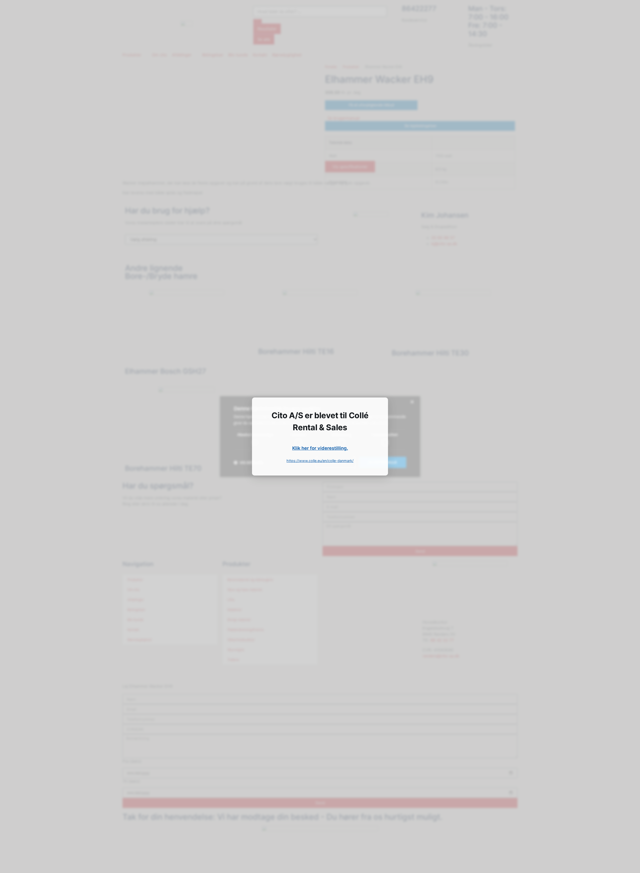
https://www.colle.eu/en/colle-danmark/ (320, 461)
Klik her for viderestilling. (320, 448)
